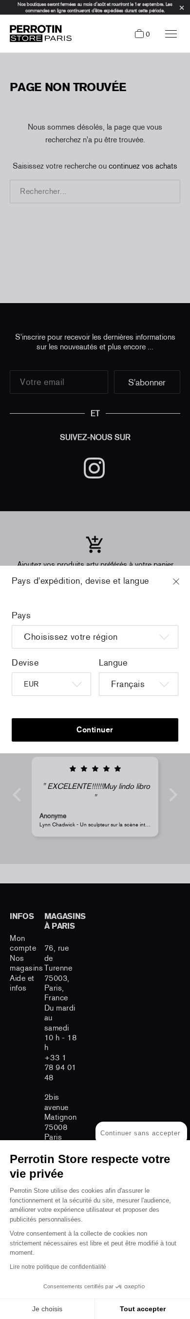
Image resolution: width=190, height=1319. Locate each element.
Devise (25, 663)
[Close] (185, 586)
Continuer (95, 730)
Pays (21, 615)
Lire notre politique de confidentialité (58, 1266)
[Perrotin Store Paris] (38, 33)
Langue (113, 663)
